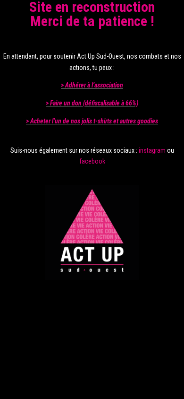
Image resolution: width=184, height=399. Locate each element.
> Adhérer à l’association (92, 85)
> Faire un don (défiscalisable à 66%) (92, 103)
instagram (152, 150)
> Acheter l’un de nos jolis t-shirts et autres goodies (92, 121)
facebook (92, 161)
